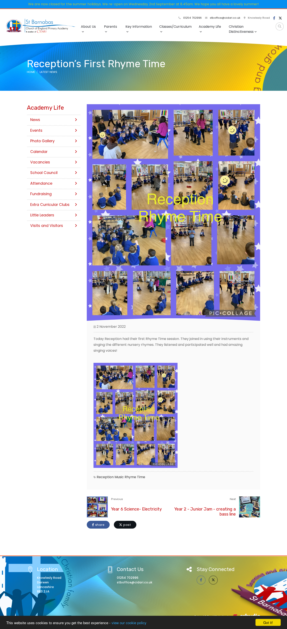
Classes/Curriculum (175, 26)
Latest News (48, 72)
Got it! (268, 622)
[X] (280, 18)
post (126, 525)
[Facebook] (274, 18)
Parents (110, 26)
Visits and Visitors (46, 225)
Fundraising (41, 193)
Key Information (138, 26)
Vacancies (40, 162)
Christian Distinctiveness (241, 29)
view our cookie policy (129, 622)
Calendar (38, 151)
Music (119, 477)
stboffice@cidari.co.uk (225, 18)
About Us (88, 26)
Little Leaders (42, 215)
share (99, 525)
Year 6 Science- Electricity (136, 509)
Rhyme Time (135, 477)
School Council (44, 172)
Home (31, 72)
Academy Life (210, 26)
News (35, 119)
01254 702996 (192, 18)
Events (36, 130)
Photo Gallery (42, 140)
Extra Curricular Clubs (50, 204)
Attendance (41, 183)
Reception (105, 477)
